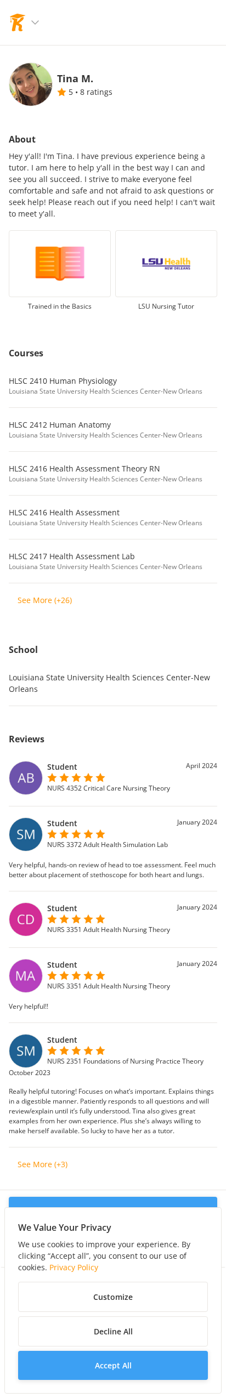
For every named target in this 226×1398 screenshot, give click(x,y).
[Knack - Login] (17, 22)
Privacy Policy (73, 1267)
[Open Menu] (35, 22)
